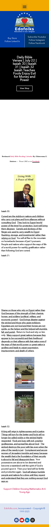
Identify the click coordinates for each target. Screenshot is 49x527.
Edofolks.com (10, 509)
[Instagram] (32, 520)
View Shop (24, 88)
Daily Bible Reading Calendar (21, 156)
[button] (24, 7)
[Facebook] (16, 520)
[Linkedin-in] (27, 520)
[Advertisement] (24, 128)
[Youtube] (21, 520)
